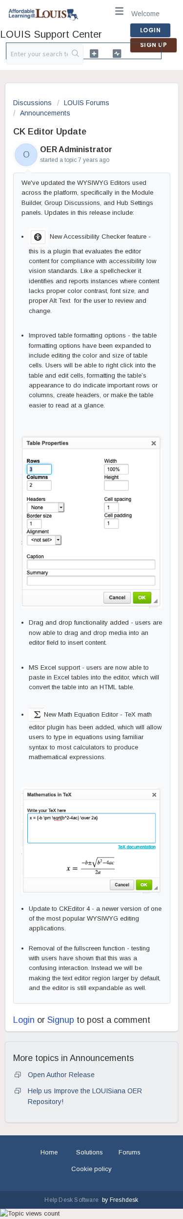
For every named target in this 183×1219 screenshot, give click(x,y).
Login (24, 1020)
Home (49, 1152)
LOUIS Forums (86, 103)
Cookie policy (91, 1169)
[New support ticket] (94, 53)
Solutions (89, 1152)
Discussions (32, 103)
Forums (130, 1152)
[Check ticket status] (116, 53)
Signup (60, 1020)
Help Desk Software (72, 1199)
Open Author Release (61, 1075)
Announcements (45, 113)
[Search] (75, 54)
